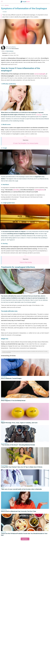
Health (2, 5)
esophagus (39, 114)
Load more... (25, 539)
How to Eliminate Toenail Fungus (11, 378)
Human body (4, 509)
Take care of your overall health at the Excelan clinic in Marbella (21, 489)
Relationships (4, 465)
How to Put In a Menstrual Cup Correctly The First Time (18, 511)
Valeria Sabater (15, 48)
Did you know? (4, 399)
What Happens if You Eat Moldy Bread (13, 400)
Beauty (2, 421)
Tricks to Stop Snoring (26, 262)
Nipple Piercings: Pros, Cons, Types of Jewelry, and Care (19, 422)
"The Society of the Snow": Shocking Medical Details (18, 445)
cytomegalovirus (39, 189)
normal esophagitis (40, 73)
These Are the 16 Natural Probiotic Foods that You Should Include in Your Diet (24, 534)
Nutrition (3, 532)
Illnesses (7, 5)
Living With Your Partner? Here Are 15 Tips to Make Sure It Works (21, 467)
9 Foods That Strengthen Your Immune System (25, 143)
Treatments (4, 376)
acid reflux (16, 189)
